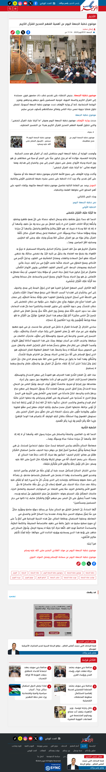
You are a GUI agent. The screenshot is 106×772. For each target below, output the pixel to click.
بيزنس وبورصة (42, 746)
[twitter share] (23, 32)
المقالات (43, 750)
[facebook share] (28, 32)
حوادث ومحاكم (54, 750)
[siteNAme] (89, 5)
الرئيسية (92, 746)
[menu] (15, 8)
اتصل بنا (40, 756)
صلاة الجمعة (35, 572)
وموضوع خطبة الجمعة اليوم (53, 572)
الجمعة (23, 572)
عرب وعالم (66, 750)
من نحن (66, 756)
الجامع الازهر (42, 577)
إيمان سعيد (88, 29)
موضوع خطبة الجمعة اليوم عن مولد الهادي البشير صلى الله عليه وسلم (59, 550)
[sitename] (87, 738)
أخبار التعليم (74, 746)
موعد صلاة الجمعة (70, 577)
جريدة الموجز (16, 577)
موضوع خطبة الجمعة (74, 572)
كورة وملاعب (16, 746)
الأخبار (84, 746)
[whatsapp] (13, 32)
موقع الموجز (29, 577)
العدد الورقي (45, 3)
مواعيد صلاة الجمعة (87, 577)
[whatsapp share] (18, 32)
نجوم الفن (54, 746)
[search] (10, 8)
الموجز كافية (29, 746)
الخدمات (64, 746)
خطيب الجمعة (54, 577)
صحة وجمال (77, 750)
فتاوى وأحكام (90, 750)
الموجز (93, 185)
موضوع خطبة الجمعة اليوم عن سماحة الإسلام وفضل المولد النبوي (62, 557)
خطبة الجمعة (90, 572)
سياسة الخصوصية (53, 756)
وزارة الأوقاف (83, 120)
